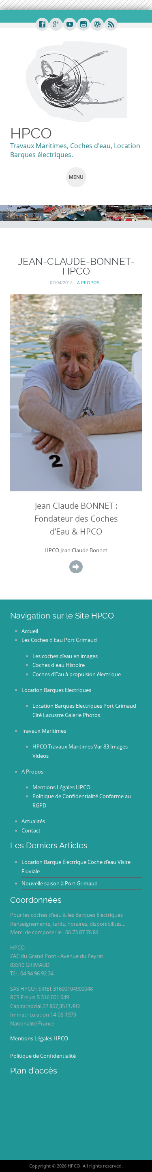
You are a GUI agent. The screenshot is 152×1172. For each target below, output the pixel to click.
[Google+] (55, 24)
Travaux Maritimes (43, 730)
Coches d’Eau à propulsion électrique (76, 674)
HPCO (31, 133)
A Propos (88, 282)
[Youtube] (69, 24)
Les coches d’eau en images (65, 656)
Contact (31, 830)
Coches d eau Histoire (58, 665)
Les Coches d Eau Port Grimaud (59, 640)
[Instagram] (83, 24)
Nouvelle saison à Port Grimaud (59, 883)
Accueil (29, 631)
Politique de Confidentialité (43, 1055)
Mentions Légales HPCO (61, 787)
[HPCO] (76, 80)
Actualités (33, 821)
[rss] (111, 24)
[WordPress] (97, 24)
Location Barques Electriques (56, 690)
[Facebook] (42, 24)
